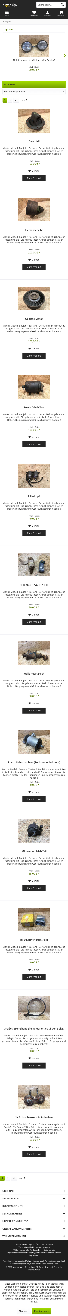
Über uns (40, 1244)
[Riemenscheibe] (34, 209)
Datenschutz (49, 1250)
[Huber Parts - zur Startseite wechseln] (17, 5)
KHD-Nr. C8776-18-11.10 (34, 585)
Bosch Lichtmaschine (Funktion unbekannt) (34, 762)
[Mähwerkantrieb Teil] (34, 831)
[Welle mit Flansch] (34, 653)
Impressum (34, 1255)
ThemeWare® (34, 1269)
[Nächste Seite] (10, 100)
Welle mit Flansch (34, 673)
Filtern (11, 84)
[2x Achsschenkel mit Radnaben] (34, 1097)
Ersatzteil (34, 141)
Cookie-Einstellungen (24, 1244)
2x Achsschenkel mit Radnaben (34, 1117)
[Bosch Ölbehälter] (34, 387)
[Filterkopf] (34, 476)
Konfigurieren (41, 1311)
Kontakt (49, 1244)
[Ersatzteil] (34, 121)
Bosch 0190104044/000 (34, 940)
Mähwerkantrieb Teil (34, 851)
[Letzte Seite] (16, 100)
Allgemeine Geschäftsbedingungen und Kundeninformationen (34, 1252)
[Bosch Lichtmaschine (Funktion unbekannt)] (34, 742)
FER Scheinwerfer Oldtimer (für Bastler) (34, 60)
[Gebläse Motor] (34, 298)
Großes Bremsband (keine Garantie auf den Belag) (34, 1028)
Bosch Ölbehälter (34, 407)
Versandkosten (51, 1261)
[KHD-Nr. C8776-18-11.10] (34, 564)
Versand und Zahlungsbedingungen (34, 1247)
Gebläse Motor (34, 319)
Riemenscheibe (34, 230)
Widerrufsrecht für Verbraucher (27, 1250)
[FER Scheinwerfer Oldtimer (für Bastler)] (34, 46)
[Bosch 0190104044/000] (34, 919)
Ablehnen (24, 1311)
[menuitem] (61, 13)
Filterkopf (34, 496)
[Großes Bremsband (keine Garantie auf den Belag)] (34, 1008)
